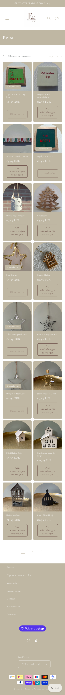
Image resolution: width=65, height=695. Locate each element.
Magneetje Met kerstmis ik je (43, 95)
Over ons (11, 614)
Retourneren (13, 606)
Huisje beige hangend (16, 215)
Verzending (13, 582)
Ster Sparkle (12, 275)
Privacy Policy (14, 590)
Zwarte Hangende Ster (47, 334)
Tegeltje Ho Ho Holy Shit (15, 95)
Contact (11, 598)
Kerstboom (42, 215)
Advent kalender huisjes (17, 156)
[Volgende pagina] (42, 551)
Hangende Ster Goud (15, 393)
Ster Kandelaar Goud (46, 393)
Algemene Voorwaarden (19, 575)
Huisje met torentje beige (46, 454)
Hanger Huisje (43, 275)
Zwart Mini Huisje (45, 515)
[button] (7, 18)
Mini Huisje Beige (14, 453)
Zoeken (10, 567)
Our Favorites (27, 689)
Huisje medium (13, 515)
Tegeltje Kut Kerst (45, 156)
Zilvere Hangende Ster (16, 334)
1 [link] (23, 551)
